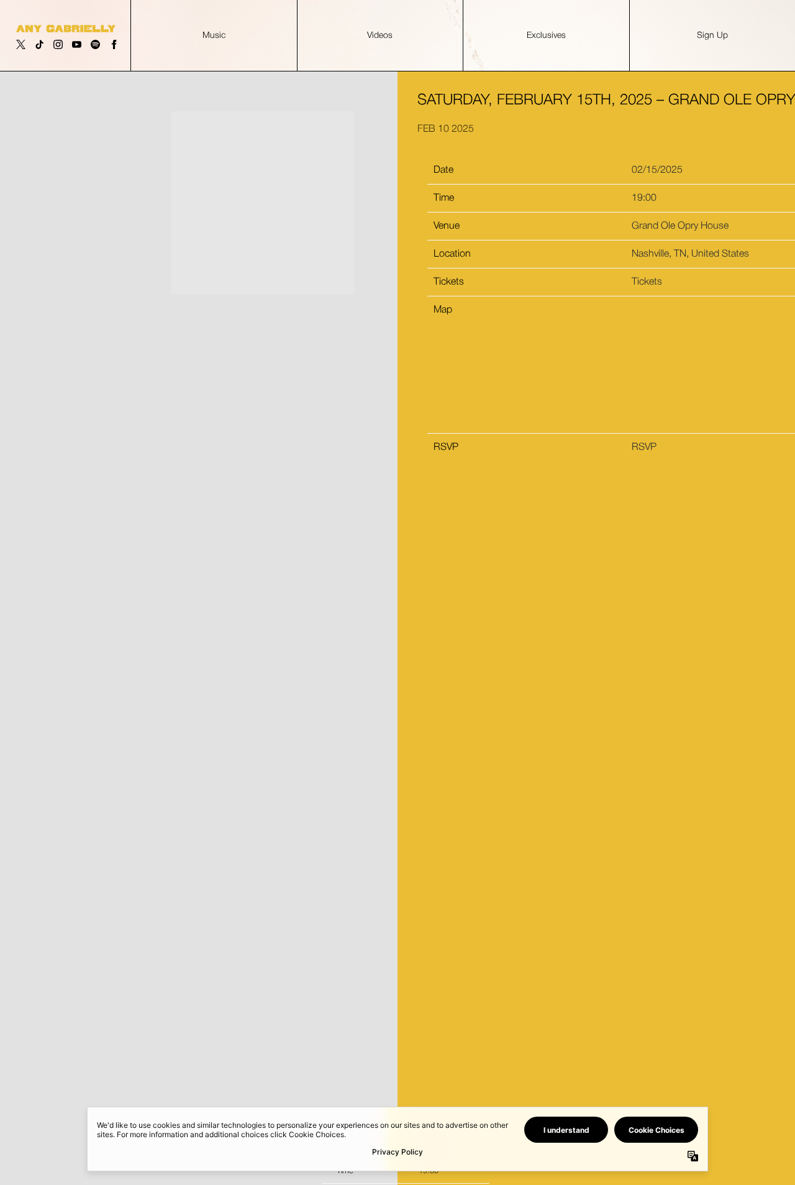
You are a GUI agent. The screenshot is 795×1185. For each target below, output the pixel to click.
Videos (380, 36)
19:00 (644, 198)
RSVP (644, 447)
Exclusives (546, 36)
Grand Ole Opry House (680, 226)
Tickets (647, 282)
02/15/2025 (657, 170)
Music (213, 36)
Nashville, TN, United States (690, 254)
